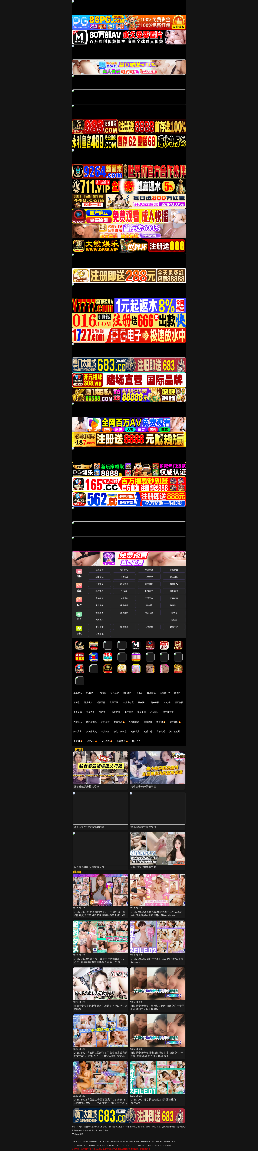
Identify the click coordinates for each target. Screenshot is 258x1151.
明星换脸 (124, 605)
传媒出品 (99, 619)
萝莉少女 (174, 569)
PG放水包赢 (128, 702)
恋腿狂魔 (174, 598)
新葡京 (76, 702)
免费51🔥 (161, 721)
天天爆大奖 (91, 731)
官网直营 (114, 692)
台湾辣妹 (99, 584)
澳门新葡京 (168, 712)
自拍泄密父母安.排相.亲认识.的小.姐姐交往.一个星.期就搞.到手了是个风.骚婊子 (156, 1054)
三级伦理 (99, 576)
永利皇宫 (105, 721)
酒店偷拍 (179, 702)
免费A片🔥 (92, 741)
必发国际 (154, 712)
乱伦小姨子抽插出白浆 (143, 867)
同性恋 (174, 619)
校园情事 (124, 627)
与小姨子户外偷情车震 (143, 786)
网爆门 (174, 612)
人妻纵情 (149, 627)
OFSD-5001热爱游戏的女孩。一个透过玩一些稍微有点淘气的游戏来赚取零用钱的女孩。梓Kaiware (99, 915)
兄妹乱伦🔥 (107, 741)
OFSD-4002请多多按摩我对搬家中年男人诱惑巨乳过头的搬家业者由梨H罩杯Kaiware (156, 913)
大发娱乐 (77, 721)
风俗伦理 (174, 627)
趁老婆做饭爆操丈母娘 (86, 786)
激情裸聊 (148, 721)
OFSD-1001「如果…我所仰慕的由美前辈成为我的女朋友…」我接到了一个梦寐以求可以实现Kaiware (100, 1056)
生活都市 (99, 627)
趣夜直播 (129, 712)
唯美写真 (149, 612)
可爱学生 (149, 598)
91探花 (124, 591)
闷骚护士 (174, 605)
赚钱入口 (136, 741)
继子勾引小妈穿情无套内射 (89, 826)
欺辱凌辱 (99, 591)
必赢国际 (101, 702)
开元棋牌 (101, 692)
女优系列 (124, 598)
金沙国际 (105, 731)
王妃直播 (90, 712)
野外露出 (174, 591)
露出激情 (124, 612)
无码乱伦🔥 (175, 721)
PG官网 (89, 692)
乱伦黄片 (103, 712)
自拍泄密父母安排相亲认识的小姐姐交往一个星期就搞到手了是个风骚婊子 (157, 1007)
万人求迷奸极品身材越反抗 (89, 867)
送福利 (177, 692)
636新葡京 (134, 721)
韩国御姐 (124, 584)
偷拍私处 (116, 712)
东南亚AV (174, 584)
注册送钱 (151, 692)
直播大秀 (160, 731)
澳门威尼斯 (174, 731)
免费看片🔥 (119, 721)
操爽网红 (142, 702)
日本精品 (124, 576)
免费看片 (135, 731)
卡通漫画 (99, 612)
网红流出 (149, 591)
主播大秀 (77, 712)
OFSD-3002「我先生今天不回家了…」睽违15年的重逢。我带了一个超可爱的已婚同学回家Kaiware (99, 1103)
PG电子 (139, 692)
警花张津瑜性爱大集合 (143, 826)
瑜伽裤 (149, 605)
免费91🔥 (78, 741)
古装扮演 (99, 598)
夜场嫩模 (141, 712)
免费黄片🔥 (122, 741)
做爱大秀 (148, 731)
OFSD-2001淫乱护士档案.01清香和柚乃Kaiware (153, 1101)
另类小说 (99, 634)
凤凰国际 (114, 702)
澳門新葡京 (91, 721)
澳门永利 (127, 692)
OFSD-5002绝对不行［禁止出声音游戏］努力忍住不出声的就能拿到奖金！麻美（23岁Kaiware (99, 962)
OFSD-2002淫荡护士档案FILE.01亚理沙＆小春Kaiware (156, 960)
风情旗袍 (99, 605)
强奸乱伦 (124, 569)
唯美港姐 (149, 584)
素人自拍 (174, 576)
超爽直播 (155, 702)
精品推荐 (99, 569)
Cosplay (149, 576)
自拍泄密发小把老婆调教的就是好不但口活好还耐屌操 (101, 1007)
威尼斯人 (77, 692)
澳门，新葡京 (120, 731)
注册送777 (165, 692)
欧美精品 (149, 569)
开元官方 (77, 731)
